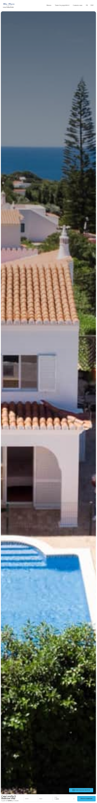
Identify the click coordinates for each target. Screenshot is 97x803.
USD (91, 5)
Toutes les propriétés (62, 5)
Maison (49, 5)
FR (87, 5)
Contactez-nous (77, 5)
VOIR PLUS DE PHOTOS (82, 790)
